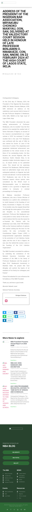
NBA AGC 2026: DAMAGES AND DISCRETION (16, 365)
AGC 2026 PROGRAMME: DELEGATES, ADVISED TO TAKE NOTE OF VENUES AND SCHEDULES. (20, 389)
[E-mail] (6, 301)
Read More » (14, 360)
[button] (29, 3)
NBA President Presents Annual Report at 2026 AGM (19, 343)
